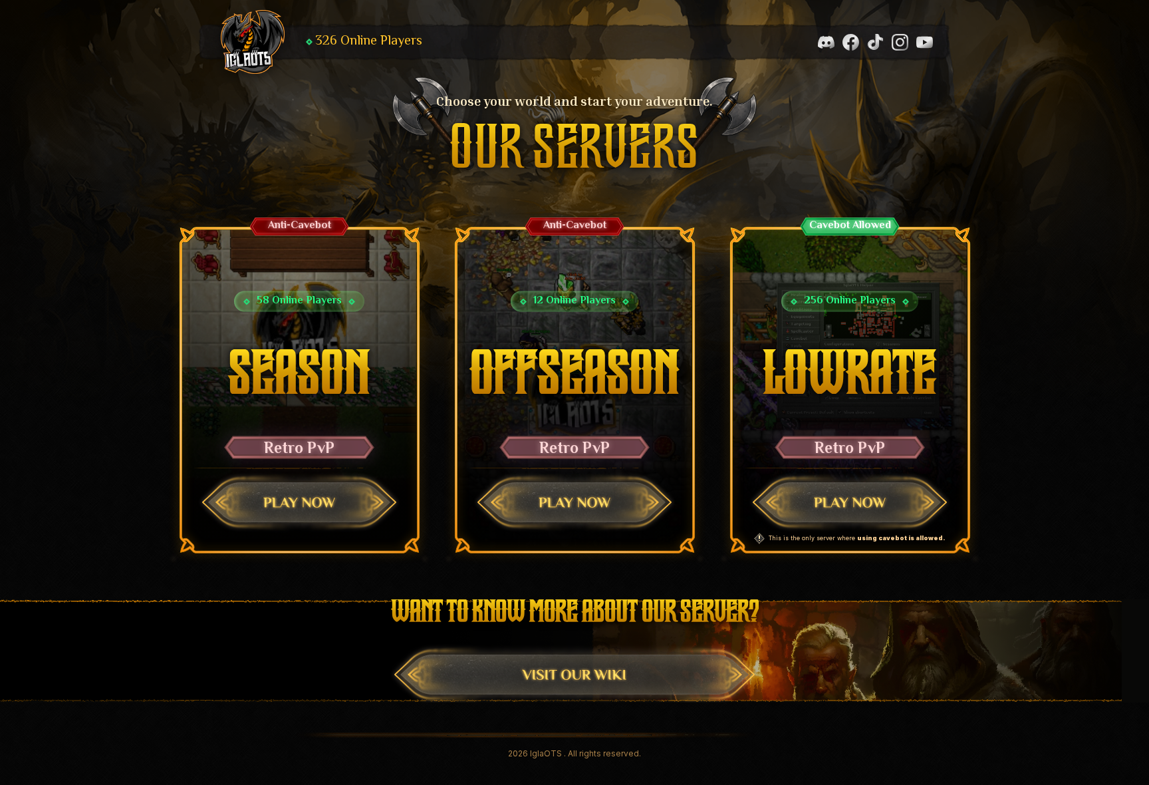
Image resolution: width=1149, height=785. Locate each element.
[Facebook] (850, 42)
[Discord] (826, 42)
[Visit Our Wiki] (574, 674)
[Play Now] (299, 502)
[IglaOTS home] (253, 42)
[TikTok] (875, 42)
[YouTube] (924, 42)
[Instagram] (900, 42)
